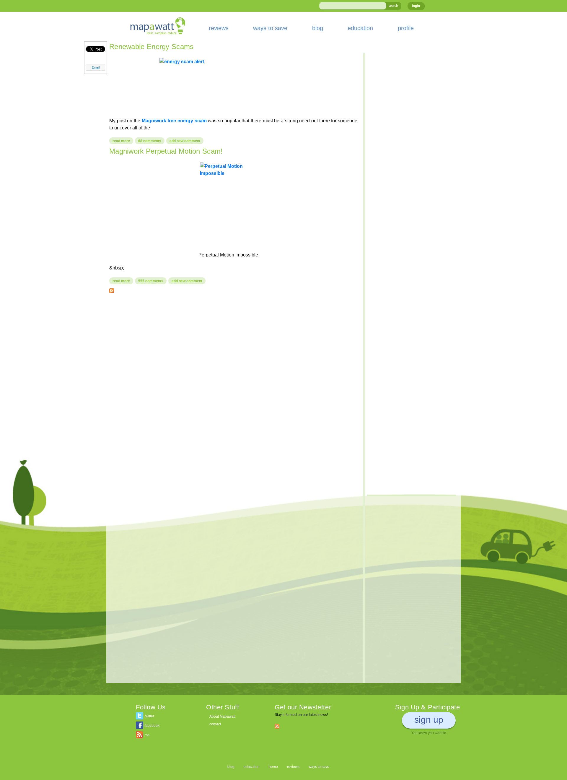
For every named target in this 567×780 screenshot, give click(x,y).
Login (416, 6)
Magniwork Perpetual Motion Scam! (166, 151)
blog (317, 28)
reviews (219, 28)
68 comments (149, 141)
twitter (149, 716)
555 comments (150, 281)
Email (96, 67)
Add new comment (185, 141)
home (273, 767)
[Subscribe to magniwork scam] (111, 289)
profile (406, 28)
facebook (152, 726)
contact (215, 724)
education (360, 28)
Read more (123, 141)
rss (147, 735)
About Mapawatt (222, 716)
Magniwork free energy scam (174, 120)
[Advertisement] (233, 340)
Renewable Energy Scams (151, 47)
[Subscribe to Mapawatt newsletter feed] (277, 726)
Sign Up (428, 719)
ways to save (270, 28)
